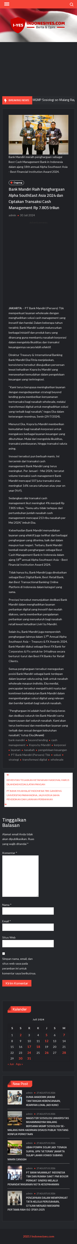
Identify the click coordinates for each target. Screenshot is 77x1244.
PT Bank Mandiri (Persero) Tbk (30, 754)
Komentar (9, 853)
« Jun (11, 1064)
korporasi (60, 745)
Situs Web (9, 937)
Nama (6, 904)
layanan (16, 750)
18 (38, 1046)
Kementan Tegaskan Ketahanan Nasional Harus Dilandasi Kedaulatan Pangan (38, 782)
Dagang (18, 182)
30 (20, 1058)
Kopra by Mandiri (40, 745)
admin (12, 215)
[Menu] (6, 4)
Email (6, 921)
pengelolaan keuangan (52, 750)
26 (46, 1052)
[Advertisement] (38, 69)
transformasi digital (34, 759)
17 (29, 1046)
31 (29, 1058)
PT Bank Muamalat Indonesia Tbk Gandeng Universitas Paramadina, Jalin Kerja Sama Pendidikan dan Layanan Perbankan (34, 795)
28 (64, 1052)
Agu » (19, 1064)
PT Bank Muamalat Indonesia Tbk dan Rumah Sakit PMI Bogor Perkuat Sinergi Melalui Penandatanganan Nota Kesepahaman (38, 1178)
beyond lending (38, 740)
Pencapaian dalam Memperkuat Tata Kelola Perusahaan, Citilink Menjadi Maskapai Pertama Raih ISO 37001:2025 (38, 1203)
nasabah (29, 750)
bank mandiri (17, 740)
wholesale (57, 759)
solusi (57, 754)
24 (29, 1052)
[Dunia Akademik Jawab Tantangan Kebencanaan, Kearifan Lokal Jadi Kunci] (15, 1097)
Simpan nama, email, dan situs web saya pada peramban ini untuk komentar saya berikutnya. (19, 966)
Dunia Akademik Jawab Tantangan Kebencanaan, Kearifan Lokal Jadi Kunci (43, 1100)
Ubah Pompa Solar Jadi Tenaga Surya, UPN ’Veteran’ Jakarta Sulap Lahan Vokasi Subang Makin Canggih (37, 1153)
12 (46, 1041)
